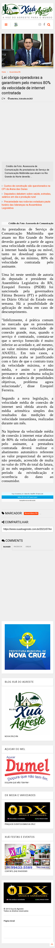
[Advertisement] (27, 131)
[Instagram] (39, 24)
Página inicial (9, 921)
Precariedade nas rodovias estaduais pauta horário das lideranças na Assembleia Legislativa (26, 204)
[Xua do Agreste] (16, 25)
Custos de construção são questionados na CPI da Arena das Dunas (26, 187)
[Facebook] (44, 24)
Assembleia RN (14, 72)
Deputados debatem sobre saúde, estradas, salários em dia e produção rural (26, 195)
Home (4, 72)
